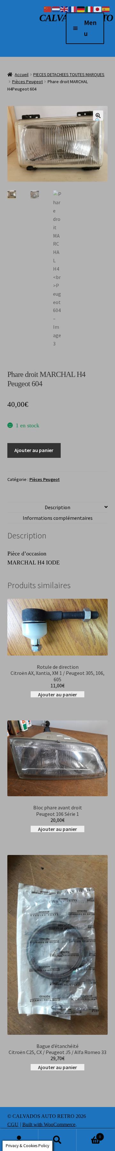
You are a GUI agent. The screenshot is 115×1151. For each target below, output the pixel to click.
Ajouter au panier (33, 450)
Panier (89, 1134)
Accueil (21, 74)
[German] (81, 8)
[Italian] (89, 8)
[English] (64, 8)
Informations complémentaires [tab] (58, 518)
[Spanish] (106, 8)
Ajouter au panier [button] (57, 694)
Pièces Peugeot (27, 81)
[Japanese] (98, 8)
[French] (73, 8)
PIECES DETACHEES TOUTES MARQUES (68, 74)
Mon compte (19, 1140)
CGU (13, 1124)
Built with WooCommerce (48, 1124)
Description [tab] (57, 507)
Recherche (57, 1140)
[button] (98, 115)
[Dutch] (56, 8)
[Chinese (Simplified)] (48, 8)
